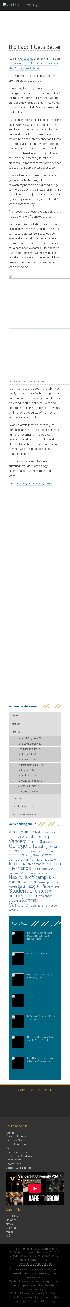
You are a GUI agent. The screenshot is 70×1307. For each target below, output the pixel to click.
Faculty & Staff (15, 1140)
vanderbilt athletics (45, 905)
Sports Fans (13, 1164)
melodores (14, 873)
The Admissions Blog (22, 806)
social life (37, 886)
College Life (23, 846)
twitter (7, 1099)
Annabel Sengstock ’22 (30, 738)
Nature (49, 63)
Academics (17, 63)
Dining (28, 855)
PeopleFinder (14, 1216)
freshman (35, 864)
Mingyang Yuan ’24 (28, 791)
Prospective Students (19, 1156)
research (13, 887)
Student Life (23, 890)
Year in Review (32, 68)
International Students (19, 1144)
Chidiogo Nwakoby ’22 (29, 743)
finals (38, 859)
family (28, 859)
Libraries (11, 1220)
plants (48, 483)
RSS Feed (7, 1109)
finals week (49, 859)
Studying (19, 68)
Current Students (16, 1136)
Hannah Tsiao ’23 (27, 775)
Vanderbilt (20, 905)
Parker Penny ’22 (26, 759)
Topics (15, 716)
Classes (45, 841)
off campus (40, 877)
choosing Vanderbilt (29, 839)
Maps (9, 1232)
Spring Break (52, 887)
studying (15, 900)
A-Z (8, 1235)
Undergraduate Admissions (25, 814)
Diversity (37, 855)
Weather (14, 909)
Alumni (10, 1132)
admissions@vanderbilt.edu (35, 1263)
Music (25, 873)
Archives (16, 724)
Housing (48, 869)
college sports (35, 851)
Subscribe (17, 798)
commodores (52, 851)
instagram (28, 1099)
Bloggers (16, 732)
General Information (34, 63)
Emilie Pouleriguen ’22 (29, 749)
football (23, 864)
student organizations (30, 893)
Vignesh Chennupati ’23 (30, 765)
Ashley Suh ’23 (26, 770)
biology (32, 483)
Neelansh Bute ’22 (27, 754)
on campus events (32, 879)
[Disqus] (35, 537)
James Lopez (26, 58)
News (9, 1224)
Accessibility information (34, 1289)
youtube (39, 1099)
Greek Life (38, 869)
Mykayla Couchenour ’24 (31, 780)
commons (16, 855)
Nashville (19, 877)
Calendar (11, 1228)
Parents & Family (16, 1152)
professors (53, 882)
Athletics (38, 832)
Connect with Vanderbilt (35, 1090)
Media (9, 1148)
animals (21, 483)
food (13, 863)
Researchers (13, 1160)
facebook (18, 1099)
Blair (47, 832)
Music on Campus (40, 873)
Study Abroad (43, 896)
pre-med (42, 882)
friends (23, 868)
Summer (29, 900)
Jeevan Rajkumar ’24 (28, 786)
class (34, 842)
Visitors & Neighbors (19, 1168)
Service (23, 887)
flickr (50, 1099)
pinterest (60, 1099)
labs (40, 483)
